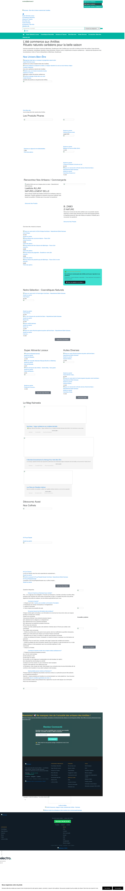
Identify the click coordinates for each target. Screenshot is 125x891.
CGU (86, 768)
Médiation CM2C (88, 779)
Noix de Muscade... (29, 364)
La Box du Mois (54, 782)
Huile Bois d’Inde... (68, 392)
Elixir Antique (26, 233)
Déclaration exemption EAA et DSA (92, 786)
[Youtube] (33, 344)
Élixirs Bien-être (54, 772)
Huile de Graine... (67, 358)
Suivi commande (66, 833)
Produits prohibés (88, 781)
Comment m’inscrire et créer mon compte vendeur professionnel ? (45, 650)
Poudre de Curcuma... (29, 387)
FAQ (69, 779)
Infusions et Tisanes (55, 770)
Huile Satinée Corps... (69, 375)
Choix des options (28, 152)
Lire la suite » (55, 430)
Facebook (27, 776)
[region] (62, 887)
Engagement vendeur (72, 772)
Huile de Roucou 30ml (69, 132)
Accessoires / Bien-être (28, 24)
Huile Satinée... (27, 313)
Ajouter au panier (67, 130)
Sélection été (25, 26)
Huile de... (25, 334)
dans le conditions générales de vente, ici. (40, 678)
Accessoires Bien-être (55, 777)
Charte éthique (71, 770)
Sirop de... (25, 254)
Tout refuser (107, 888)
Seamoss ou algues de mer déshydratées (34, 148)
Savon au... (26, 327)
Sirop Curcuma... (27, 240)
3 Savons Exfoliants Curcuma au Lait (72, 164)
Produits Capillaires (28, 67)
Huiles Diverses (26, 22)
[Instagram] (25, 201)
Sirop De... (26, 247)
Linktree (38, 776)
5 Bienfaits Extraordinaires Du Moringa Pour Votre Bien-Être (44, 460)
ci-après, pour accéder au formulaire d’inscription (46, 603)
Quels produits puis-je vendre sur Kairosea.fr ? (40, 671)
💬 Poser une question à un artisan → (75, 282)
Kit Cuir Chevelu (27, 571)
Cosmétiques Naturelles (28, 17)
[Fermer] (123, 884)
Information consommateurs (91, 783)
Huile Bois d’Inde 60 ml (69, 173)
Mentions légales (88, 772)
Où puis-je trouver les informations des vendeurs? (40, 611)
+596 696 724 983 (34, 773)
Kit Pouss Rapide (27, 537)
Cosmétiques (4, 829)
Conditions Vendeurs (89, 770)
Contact (64, 835)
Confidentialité (66, 841)
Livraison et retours (72, 782)
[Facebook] (25, 200)
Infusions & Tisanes (27, 19)
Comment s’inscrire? (33, 601)
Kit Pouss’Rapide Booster (29, 579)
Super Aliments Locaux (28, 16)
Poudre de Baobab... (29, 357)
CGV (64, 837)
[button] (49, 593)
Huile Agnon (26, 297)
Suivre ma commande (72, 784)
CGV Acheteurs (88, 765)
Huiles (2, 837)
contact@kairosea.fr (27, 1)
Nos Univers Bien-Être (34, 56)
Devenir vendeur (71, 768)
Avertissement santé (72, 775)
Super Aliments (4, 831)
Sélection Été (54, 779)
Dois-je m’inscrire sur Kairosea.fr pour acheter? (40, 593)
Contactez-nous (71, 786)
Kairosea (30, 432)
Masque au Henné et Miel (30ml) (71, 148)
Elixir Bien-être (26, 21)
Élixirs (2, 835)
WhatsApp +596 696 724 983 (62, 821)
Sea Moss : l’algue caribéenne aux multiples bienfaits (42, 426)
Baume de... (26, 320)
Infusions (3, 833)
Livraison (65, 831)
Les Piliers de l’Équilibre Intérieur (36, 487)
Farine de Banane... (29, 371)
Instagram (33, 776)
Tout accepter (118, 888)
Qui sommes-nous (72, 765)
